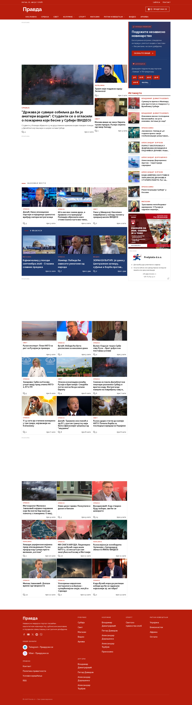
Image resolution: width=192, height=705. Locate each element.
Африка (153, 632)
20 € (149, 77)
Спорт (82, 17)
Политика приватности (34, 671)
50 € (156, 77)
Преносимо (107, 652)
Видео (132, 17)
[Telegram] (36, 634)
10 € (141, 77)
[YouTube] (28, 634)
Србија (45, 17)
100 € (135, 82)
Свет (56, 17)
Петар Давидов (110, 631)
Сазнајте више (142, 53)
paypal (145, 83)
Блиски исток (156, 627)
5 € (134, 77)
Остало (153, 637)
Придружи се (160, 9)
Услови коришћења (32, 676)
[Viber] (41, 634)
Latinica (156, 2)
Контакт (166, 2)
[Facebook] (24, 634)
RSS (25, 680)
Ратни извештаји (113, 17)
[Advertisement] (74, 44)
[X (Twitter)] (32, 634)
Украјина (154, 622)
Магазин (95, 17)
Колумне (68, 17)
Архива (144, 17)
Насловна (31, 17)
